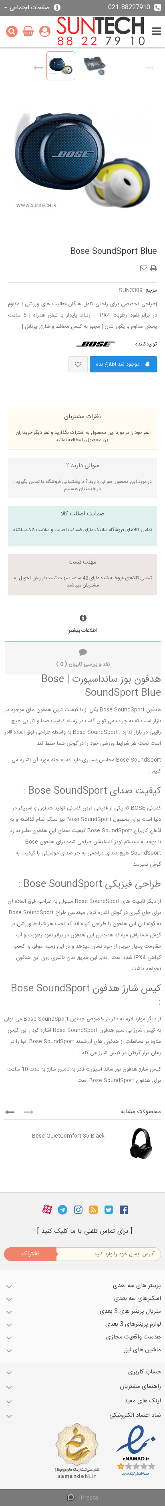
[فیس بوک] (124, 1209)
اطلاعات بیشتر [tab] (82, 630)
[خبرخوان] (93, 1209)
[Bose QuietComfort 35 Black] (135, 1144)
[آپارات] (47, 1209)
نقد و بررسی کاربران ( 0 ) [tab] (83, 664)
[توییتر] (109, 1209)
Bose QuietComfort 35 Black (68, 1136)
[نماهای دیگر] (38, 65)
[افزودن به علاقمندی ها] (78, 364)
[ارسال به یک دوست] (145, 266)
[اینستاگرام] (78, 1209)
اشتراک (30, 1254)
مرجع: (150, 290)
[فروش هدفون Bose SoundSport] (60, 65)
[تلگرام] (62, 1209)
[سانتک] (101, 31)
